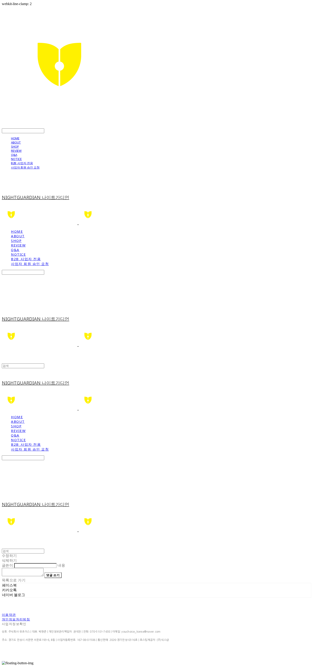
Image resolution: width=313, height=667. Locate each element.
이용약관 (9, 614)
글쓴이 (7, 565)
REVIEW (16, 151)
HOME (15, 138)
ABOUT (16, 142)
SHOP (15, 146)
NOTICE (16, 159)
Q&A (14, 155)
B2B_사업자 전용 (22, 163)
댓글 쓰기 (53, 575)
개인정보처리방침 (16, 619)
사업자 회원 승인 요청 (25, 167)
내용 (61, 565)
